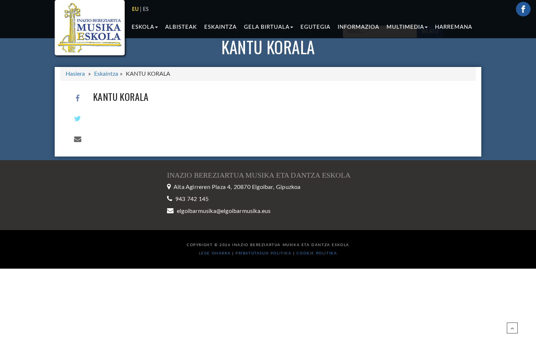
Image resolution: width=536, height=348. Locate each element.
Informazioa (358, 27)
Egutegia (315, 27)
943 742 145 (192, 199)
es (146, 9)
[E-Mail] (77, 139)
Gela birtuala (267, 27)
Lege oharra (215, 253)
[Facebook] (77, 98)
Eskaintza (220, 27)
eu (135, 9)
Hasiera (75, 74)
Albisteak (181, 27)
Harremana (453, 27)
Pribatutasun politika (264, 253)
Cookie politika (316, 253)
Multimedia (405, 27)
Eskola (143, 27)
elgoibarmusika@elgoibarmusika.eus (224, 211)
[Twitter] (77, 118)
